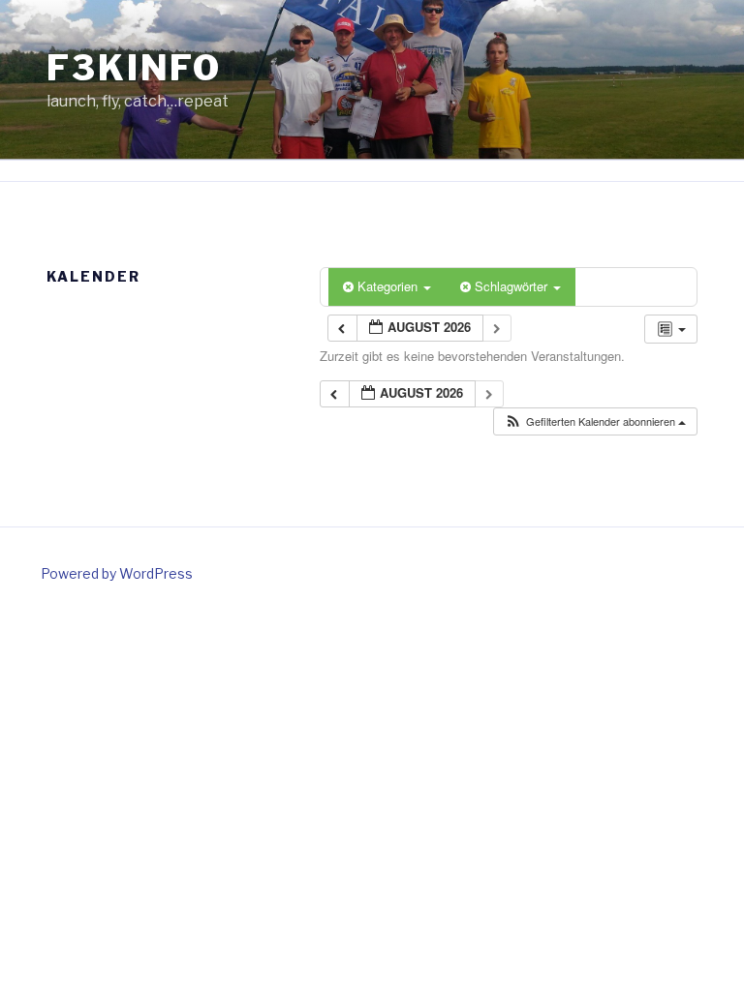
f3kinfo (134, 67)
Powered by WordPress (117, 573)
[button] (595, 421)
